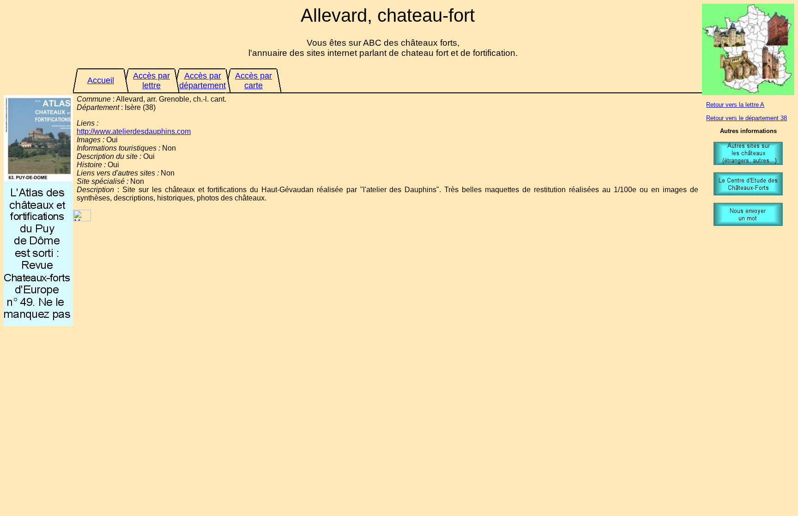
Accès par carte (253, 80)
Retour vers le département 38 (746, 118)
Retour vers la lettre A (735, 104)
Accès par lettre (151, 80)
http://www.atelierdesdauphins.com (134, 131)
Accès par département (202, 80)
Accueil (100, 80)
